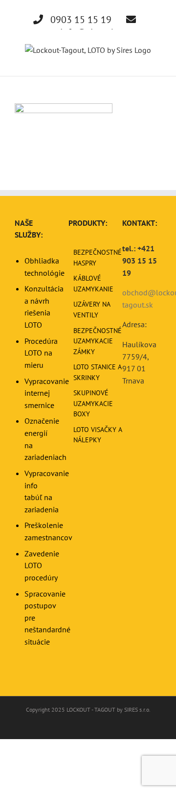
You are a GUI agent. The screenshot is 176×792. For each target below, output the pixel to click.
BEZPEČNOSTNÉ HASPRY (97, 257)
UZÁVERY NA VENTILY (91, 309)
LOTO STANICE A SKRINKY (97, 372)
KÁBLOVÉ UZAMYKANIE (93, 283)
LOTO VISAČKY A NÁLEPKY (97, 435)
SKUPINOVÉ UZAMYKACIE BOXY (93, 403)
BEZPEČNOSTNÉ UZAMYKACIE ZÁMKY (97, 341)
